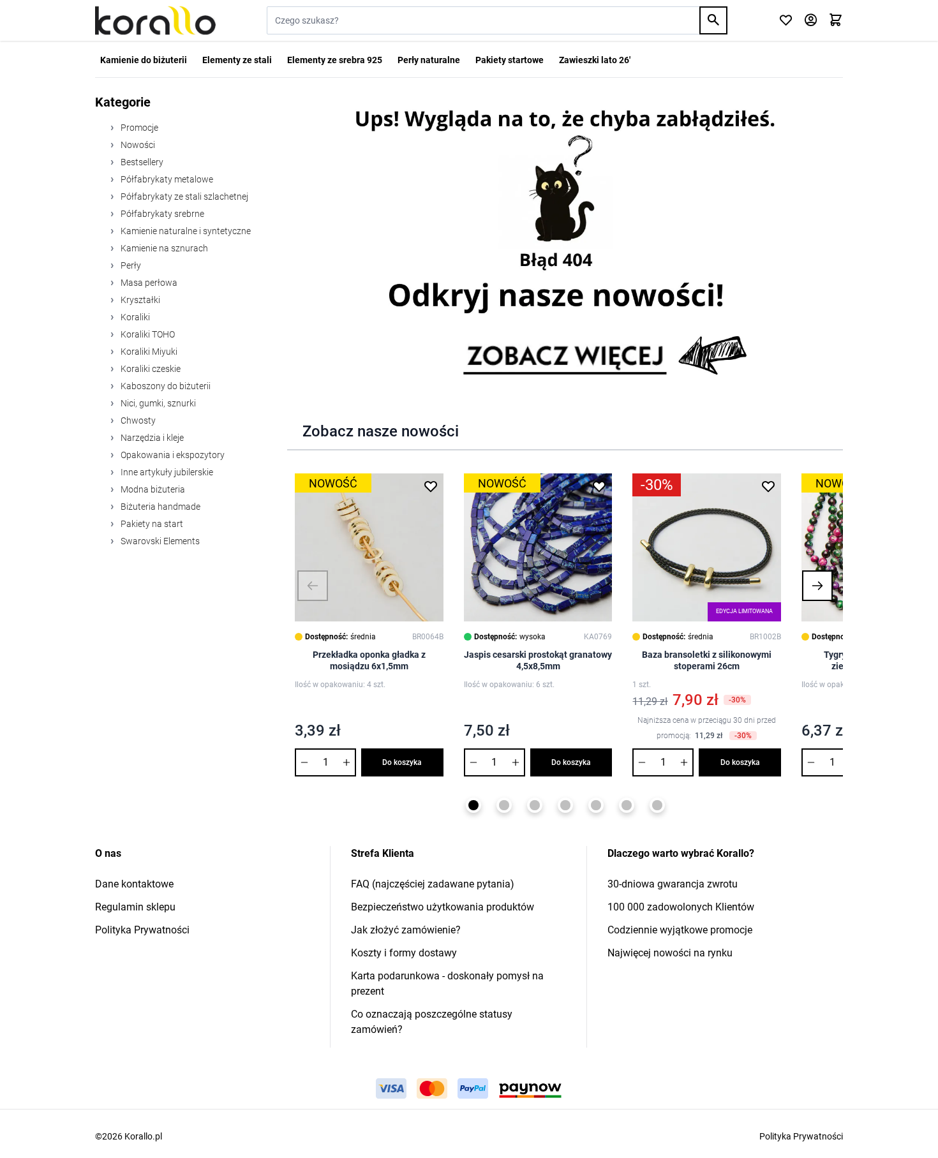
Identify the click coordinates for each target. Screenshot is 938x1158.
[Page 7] (657, 805)
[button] (312, 585)
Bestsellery (141, 162)
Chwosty (137, 420)
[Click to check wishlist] (785, 21)
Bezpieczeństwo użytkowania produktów (442, 907)
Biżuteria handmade (159, 506)
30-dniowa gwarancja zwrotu (672, 884)
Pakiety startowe (509, 60)
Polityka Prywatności (142, 930)
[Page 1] (473, 805)
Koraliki (134, 317)
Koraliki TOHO (147, 334)
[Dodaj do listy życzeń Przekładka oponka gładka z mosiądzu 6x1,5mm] (430, 486)
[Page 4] (565, 805)
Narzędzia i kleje (151, 438)
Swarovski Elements (159, 541)
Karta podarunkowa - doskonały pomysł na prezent (447, 983)
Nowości (137, 145)
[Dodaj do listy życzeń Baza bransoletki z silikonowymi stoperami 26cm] (768, 486)
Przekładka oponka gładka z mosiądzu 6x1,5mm (369, 660)
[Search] (713, 20)
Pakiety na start (151, 524)
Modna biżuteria (152, 489)
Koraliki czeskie (150, 369)
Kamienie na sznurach (163, 248)
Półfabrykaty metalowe (166, 179)
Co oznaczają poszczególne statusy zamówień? (431, 1022)
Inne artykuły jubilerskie (166, 472)
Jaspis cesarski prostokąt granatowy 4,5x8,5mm (538, 660)
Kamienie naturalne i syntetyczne (185, 231)
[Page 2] (504, 805)
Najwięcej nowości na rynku (670, 953)
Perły (130, 265)
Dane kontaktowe (134, 884)
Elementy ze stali (237, 60)
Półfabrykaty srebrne (161, 214)
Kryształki (139, 300)
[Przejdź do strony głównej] (155, 20)
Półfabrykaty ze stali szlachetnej (183, 196)
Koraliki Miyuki (148, 351)
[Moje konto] (810, 21)
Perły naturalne (429, 60)
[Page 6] (627, 805)
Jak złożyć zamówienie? (406, 930)
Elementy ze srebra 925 (334, 60)
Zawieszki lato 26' (594, 60)
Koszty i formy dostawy (404, 953)
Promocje (138, 127)
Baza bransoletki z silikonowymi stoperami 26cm (706, 660)
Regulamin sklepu (135, 907)
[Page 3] (535, 805)
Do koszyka (402, 762)
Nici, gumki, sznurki (157, 403)
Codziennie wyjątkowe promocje (679, 930)
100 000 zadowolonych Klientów (680, 907)
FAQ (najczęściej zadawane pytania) (432, 884)
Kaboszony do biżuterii (165, 386)
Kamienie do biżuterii (143, 60)
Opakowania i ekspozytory (172, 455)
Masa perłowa (148, 283)
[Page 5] (596, 805)
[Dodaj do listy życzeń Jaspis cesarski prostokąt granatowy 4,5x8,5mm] (599, 486)
